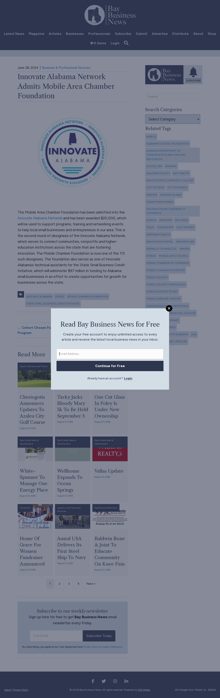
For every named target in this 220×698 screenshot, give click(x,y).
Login (128, 378)
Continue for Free (110, 366)
